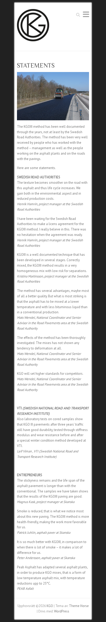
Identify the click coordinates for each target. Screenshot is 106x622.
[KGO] (33, 26)
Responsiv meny (86, 14)
